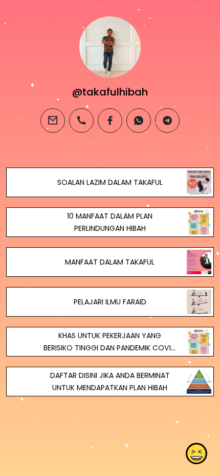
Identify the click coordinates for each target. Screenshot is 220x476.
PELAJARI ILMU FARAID (110, 302)
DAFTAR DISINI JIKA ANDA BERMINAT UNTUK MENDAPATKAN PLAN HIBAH (110, 381)
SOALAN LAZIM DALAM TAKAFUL (110, 182)
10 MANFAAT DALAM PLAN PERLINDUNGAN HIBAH (109, 222)
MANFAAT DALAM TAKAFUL (110, 262)
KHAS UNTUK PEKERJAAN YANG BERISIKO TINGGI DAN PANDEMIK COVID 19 (109, 347)
